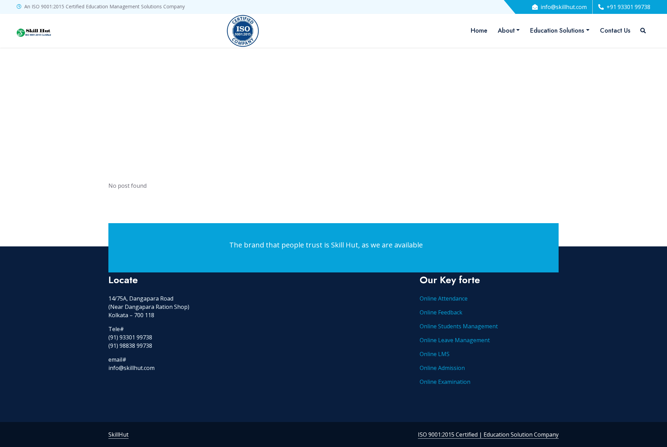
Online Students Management (459, 326)
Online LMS (435, 354)
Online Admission (442, 368)
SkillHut (118, 434)
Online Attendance (444, 298)
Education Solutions (557, 30)
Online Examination (445, 382)
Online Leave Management (455, 340)
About (506, 30)
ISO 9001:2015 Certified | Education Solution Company (488, 434)
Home (479, 30)
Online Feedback (441, 312)
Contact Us (615, 30)
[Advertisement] (333, 99)
